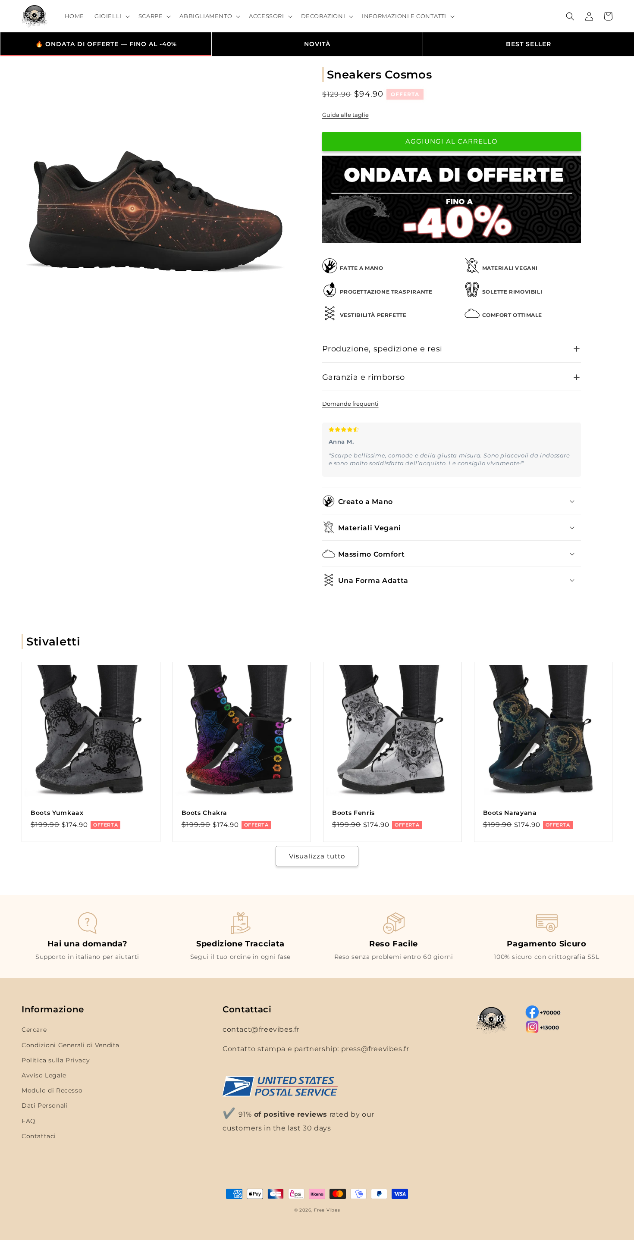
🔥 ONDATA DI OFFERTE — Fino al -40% (106, 44)
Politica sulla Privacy (56, 1060)
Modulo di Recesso (52, 1090)
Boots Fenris (353, 813)
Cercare (34, 1029)
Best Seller (528, 44)
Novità (317, 44)
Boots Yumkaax (57, 813)
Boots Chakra (204, 813)
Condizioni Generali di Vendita (70, 1045)
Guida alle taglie (345, 114)
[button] (111, 16)
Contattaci (39, 1136)
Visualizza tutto (317, 856)
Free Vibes (327, 1210)
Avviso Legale (44, 1075)
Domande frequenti (350, 403)
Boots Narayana (510, 813)
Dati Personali (45, 1105)
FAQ (29, 1121)
